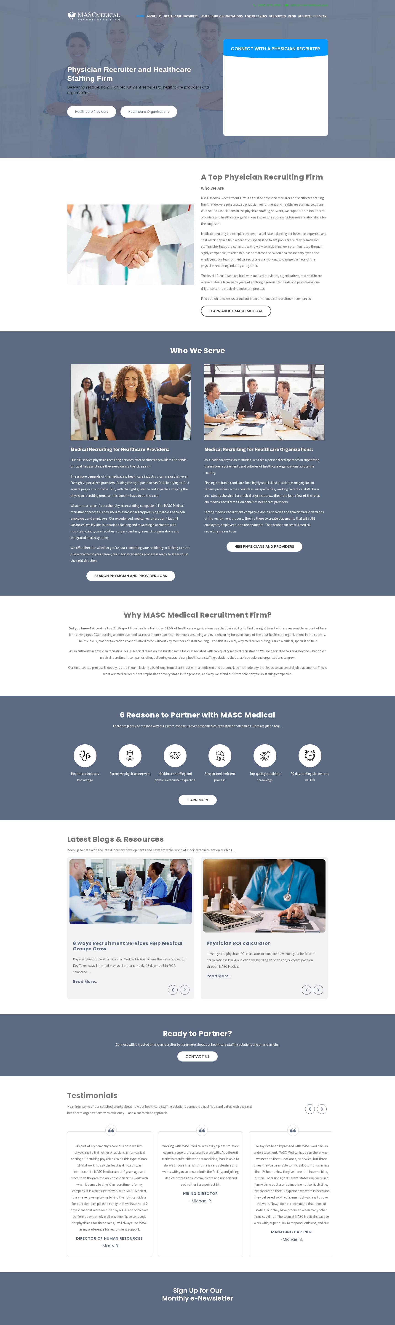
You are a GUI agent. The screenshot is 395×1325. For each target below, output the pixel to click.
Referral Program (312, 16)
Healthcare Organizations (148, 111)
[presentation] (173, 988)
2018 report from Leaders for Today (138, 628)
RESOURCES (277, 16)
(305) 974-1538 (269, 5)
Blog (292, 16)
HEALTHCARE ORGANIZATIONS (222, 16)
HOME (140, 16)
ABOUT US (154, 16)
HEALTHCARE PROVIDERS (181, 16)
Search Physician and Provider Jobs (130, 575)
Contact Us (197, 1056)
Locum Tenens (256, 16)
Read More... (86, 975)
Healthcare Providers (91, 111)
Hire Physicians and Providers (264, 546)
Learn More (198, 800)
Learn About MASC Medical (236, 311)
